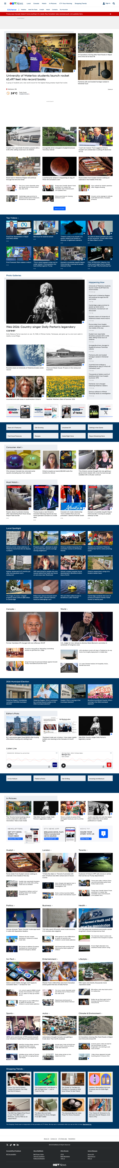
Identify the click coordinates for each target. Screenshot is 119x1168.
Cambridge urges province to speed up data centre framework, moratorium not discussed (29, 198)
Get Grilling (66, 779)
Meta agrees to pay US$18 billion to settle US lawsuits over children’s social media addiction (65, 938)
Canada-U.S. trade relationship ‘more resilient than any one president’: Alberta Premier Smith (72, 513)
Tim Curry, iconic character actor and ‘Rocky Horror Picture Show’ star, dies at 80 (29, 187)
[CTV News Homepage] (16, 3)
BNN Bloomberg (65, 1156)
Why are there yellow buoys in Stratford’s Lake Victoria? (71, 597)
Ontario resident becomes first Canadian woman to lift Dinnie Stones (71, 548)
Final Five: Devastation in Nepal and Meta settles (17, 237)
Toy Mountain (64, 9)
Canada (36, 3)
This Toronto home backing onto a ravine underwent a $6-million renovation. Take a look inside (18, 819)
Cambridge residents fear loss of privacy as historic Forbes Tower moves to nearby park (99, 597)
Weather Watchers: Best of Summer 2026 (60, 399)
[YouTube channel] (14, 1145)
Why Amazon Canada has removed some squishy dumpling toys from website (20, 472)
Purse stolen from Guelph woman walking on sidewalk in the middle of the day (94, 178)
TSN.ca (63, 1158)
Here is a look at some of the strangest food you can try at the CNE (72, 819)
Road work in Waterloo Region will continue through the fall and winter (21, 178)
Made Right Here (68, 436)
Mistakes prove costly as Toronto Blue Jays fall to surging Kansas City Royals (29, 1056)
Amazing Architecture (96, 779)
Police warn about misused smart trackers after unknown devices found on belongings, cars (45, 597)
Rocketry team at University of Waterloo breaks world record (24, 369)
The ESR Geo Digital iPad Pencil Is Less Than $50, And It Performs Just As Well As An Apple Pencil (19, 1115)
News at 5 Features (14, 427)
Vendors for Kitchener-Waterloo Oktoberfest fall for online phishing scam (100, 548)
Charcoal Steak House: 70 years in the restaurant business (63, 369)
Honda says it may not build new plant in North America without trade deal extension (65, 1046)
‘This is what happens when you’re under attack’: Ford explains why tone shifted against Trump (45, 264)
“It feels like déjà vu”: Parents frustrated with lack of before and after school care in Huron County (58, 875)
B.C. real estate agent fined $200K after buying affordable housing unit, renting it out (22, 738)
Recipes (38, 436)
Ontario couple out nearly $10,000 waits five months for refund (57, 472)
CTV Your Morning (65, 3)
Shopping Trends (81, 3)
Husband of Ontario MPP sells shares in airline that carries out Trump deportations (95, 875)
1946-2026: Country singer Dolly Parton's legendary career (92, 738)
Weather (23, 9)
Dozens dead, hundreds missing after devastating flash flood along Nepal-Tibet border (18, 513)
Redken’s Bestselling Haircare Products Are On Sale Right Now (99, 1089)
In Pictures (53, 3)
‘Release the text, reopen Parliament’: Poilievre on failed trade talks (28, 938)
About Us (46, 1138)
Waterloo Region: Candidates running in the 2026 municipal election (16, 702)
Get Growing (39, 427)
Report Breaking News (97, 436)
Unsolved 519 (66, 427)
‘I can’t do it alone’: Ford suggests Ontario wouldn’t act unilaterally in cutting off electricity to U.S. (95, 149)
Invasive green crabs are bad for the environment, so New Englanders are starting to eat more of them (101, 1046)
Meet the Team (32, 9)
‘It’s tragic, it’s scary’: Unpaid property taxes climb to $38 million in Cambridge (18, 597)
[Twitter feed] (7, 1145)
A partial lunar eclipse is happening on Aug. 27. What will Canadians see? (58, 178)
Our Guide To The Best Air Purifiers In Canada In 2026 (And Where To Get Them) (71, 1089)
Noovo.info (91, 1154)
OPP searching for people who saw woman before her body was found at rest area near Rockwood (45, 573)
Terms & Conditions (38, 1156)
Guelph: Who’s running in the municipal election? (70, 701)
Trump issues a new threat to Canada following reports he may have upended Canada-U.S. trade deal (45, 514)
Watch (44, 3)
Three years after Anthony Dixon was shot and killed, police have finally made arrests (101, 882)
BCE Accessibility (11, 1154)
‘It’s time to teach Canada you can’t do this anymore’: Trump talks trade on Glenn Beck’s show (100, 238)
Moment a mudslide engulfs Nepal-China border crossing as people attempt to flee (73, 264)
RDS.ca (90, 1158)
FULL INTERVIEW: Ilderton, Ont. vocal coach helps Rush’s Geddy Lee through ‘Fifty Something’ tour (99, 264)
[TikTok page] (11, 1145)
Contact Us (54, 1138)
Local (29, 3)
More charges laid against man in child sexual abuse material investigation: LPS (65, 885)
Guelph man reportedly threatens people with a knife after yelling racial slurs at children (29, 883)
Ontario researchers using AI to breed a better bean (99, 572)
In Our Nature (12, 779)
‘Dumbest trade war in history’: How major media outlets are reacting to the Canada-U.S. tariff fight (59, 739)
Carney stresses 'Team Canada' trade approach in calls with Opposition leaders (23, 930)
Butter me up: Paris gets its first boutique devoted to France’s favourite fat (101, 1001)
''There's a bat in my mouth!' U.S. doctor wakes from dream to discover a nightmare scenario (72, 238)
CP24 (62, 1154)
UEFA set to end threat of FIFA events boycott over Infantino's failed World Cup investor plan (22, 1038)
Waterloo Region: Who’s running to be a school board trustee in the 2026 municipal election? (45, 702)
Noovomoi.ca (91, 1156)
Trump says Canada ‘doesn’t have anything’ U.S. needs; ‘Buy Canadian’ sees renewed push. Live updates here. (65, 188)
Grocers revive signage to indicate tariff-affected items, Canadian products (102, 198)
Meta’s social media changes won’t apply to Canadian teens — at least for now (21, 984)
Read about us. (87, 1124)
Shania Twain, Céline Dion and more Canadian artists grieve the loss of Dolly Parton (58, 984)
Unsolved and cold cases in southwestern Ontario (23, 399)
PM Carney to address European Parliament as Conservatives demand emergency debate (29, 948)
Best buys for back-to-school (43, 237)
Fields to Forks (40, 779)
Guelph (41, 9)
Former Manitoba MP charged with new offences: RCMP (25, 643)
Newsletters (71, 1138)
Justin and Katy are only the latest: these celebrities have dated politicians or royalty (100, 819)
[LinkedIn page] (18, 1145)
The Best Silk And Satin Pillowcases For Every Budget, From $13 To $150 (45, 1115)
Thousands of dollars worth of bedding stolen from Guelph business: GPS (28, 893)
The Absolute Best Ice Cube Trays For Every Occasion (71, 1114)
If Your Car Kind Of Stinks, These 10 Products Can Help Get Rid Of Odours (17, 1089)
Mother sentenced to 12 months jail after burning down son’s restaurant (18, 573)
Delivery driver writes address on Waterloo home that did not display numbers (18, 548)
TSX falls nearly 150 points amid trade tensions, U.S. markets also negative (58, 930)
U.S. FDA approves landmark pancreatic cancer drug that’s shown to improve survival (95, 930)
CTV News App (62, 1138)
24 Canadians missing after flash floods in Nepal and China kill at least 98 (96, 1038)
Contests (55, 9)
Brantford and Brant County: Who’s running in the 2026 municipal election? (100, 702)
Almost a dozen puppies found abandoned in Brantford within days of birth (71, 573)
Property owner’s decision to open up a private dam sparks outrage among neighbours (45, 548)
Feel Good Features (15, 436)
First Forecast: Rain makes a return (18, 262)
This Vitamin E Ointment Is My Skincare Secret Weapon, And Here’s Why (99, 1115)
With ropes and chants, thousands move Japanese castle (93, 984)
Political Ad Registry (39, 1158)
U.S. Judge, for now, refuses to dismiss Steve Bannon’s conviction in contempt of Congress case (84, 644)
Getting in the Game (96, 427)
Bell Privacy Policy (38, 1154)
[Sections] (5, 3)
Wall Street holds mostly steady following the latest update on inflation (64, 948)
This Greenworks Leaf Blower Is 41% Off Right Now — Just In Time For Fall (46, 1089)
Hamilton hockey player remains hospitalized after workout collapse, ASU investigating (29, 1046)
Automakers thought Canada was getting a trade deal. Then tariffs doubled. (57, 1038)
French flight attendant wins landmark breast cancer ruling (100, 946)
